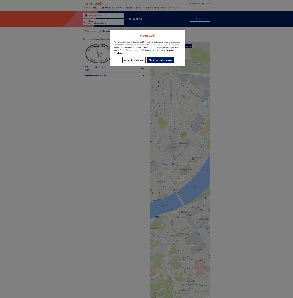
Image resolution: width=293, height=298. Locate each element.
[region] (147, 48)
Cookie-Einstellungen (134, 60)
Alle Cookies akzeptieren (160, 60)
